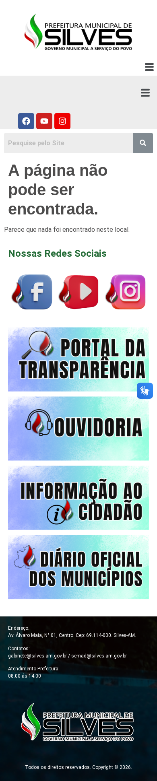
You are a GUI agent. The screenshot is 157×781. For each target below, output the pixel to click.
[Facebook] (26, 121)
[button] (149, 68)
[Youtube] (44, 121)
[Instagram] (62, 121)
